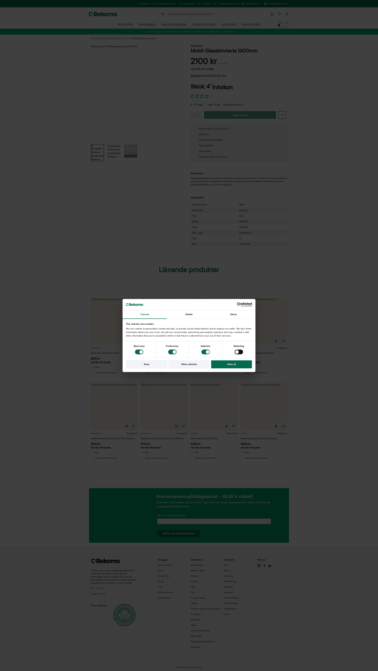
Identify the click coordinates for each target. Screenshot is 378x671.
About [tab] (233, 314)
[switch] (172, 352)
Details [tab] (189, 314)
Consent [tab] (144, 314)
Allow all (231, 364)
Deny (146, 364)
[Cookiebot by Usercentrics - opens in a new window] (239, 304)
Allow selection (189, 364)
